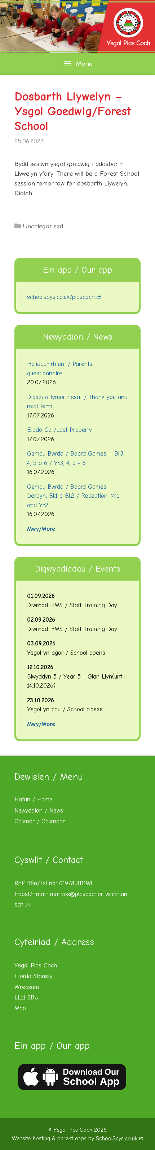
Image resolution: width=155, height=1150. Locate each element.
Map (20, 1008)
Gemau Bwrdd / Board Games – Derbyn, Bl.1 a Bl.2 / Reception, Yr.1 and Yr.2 (73, 496)
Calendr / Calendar (39, 821)
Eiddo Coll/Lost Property (59, 429)
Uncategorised (43, 226)
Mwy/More (41, 528)
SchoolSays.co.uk (116, 1138)
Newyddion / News (38, 810)
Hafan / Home (33, 799)
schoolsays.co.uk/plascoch (61, 297)
